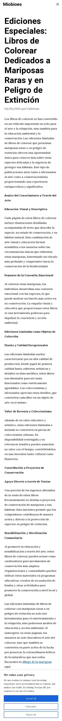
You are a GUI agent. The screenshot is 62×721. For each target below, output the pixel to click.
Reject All (31, 714)
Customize (31, 706)
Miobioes (12, 4)
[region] (31, 695)
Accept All (31, 698)
